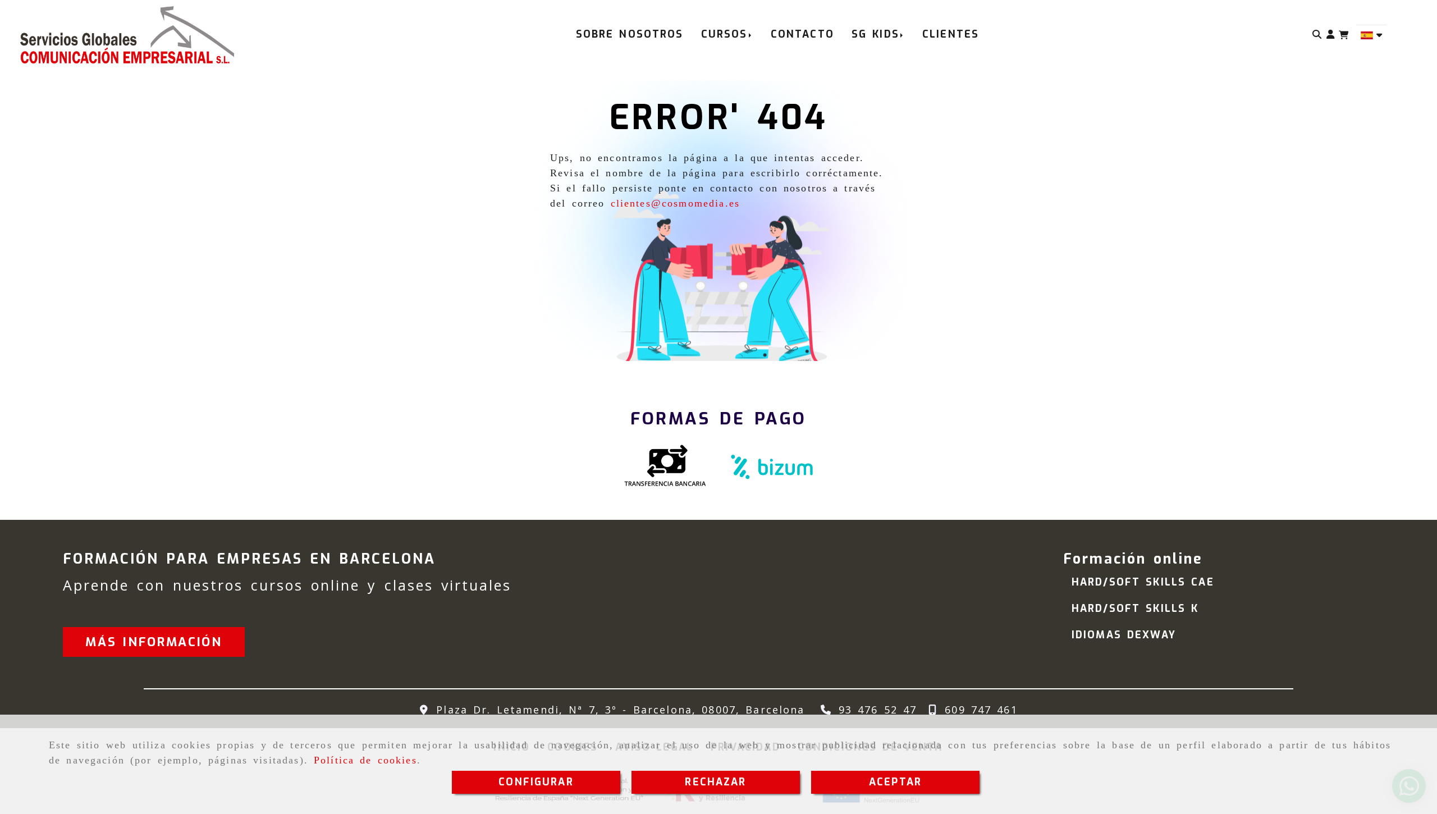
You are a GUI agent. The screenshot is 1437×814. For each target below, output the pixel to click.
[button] (1330, 34)
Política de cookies (365, 760)
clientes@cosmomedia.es (675, 203)
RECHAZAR (715, 782)
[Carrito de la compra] (1344, 35)
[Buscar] (1317, 34)
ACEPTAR (895, 782)
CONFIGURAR (536, 782)
